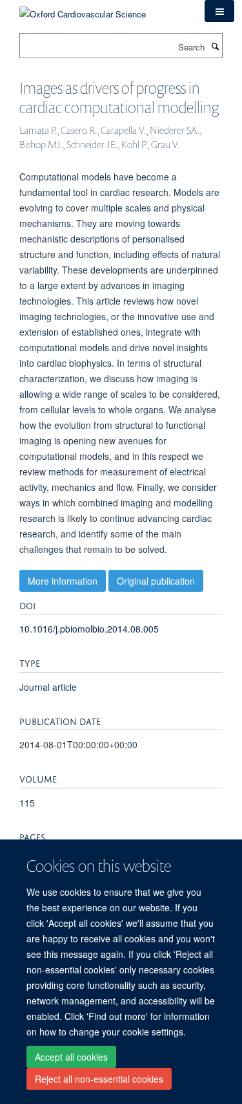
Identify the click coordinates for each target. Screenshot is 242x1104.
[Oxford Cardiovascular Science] (82, 9)
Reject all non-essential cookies (99, 1078)
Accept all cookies (71, 1056)
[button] (219, 11)
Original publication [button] (156, 580)
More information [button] (62, 580)
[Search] (215, 46)
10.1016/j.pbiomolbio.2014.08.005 (89, 628)
